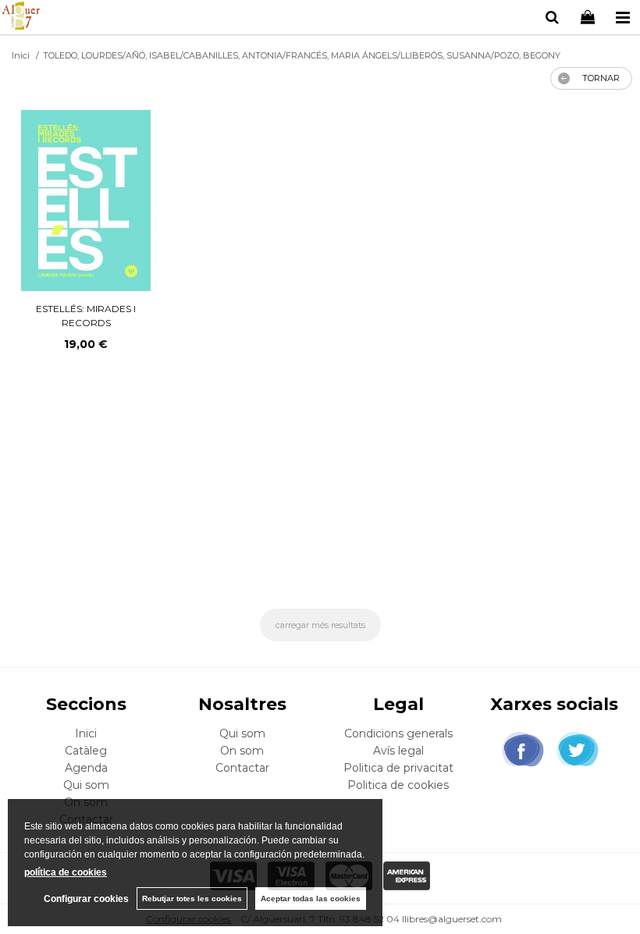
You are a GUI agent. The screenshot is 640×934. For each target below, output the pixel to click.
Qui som (86, 785)
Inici (86, 733)
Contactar (242, 768)
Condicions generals (398, 733)
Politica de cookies (398, 785)
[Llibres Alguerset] (20, 18)
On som (242, 751)
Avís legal (398, 751)
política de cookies (65, 872)
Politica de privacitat (398, 768)
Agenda (86, 768)
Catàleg (86, 751)
